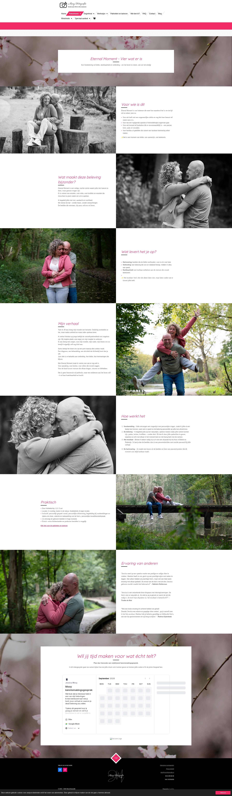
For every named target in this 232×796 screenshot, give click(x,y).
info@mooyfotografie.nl (167, 772)
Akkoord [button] (223, 792)
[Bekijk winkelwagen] (94, 18)
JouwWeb (171, 789)
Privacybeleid (170, 769)
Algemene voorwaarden (167, 765)
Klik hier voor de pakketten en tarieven (54, 526)
